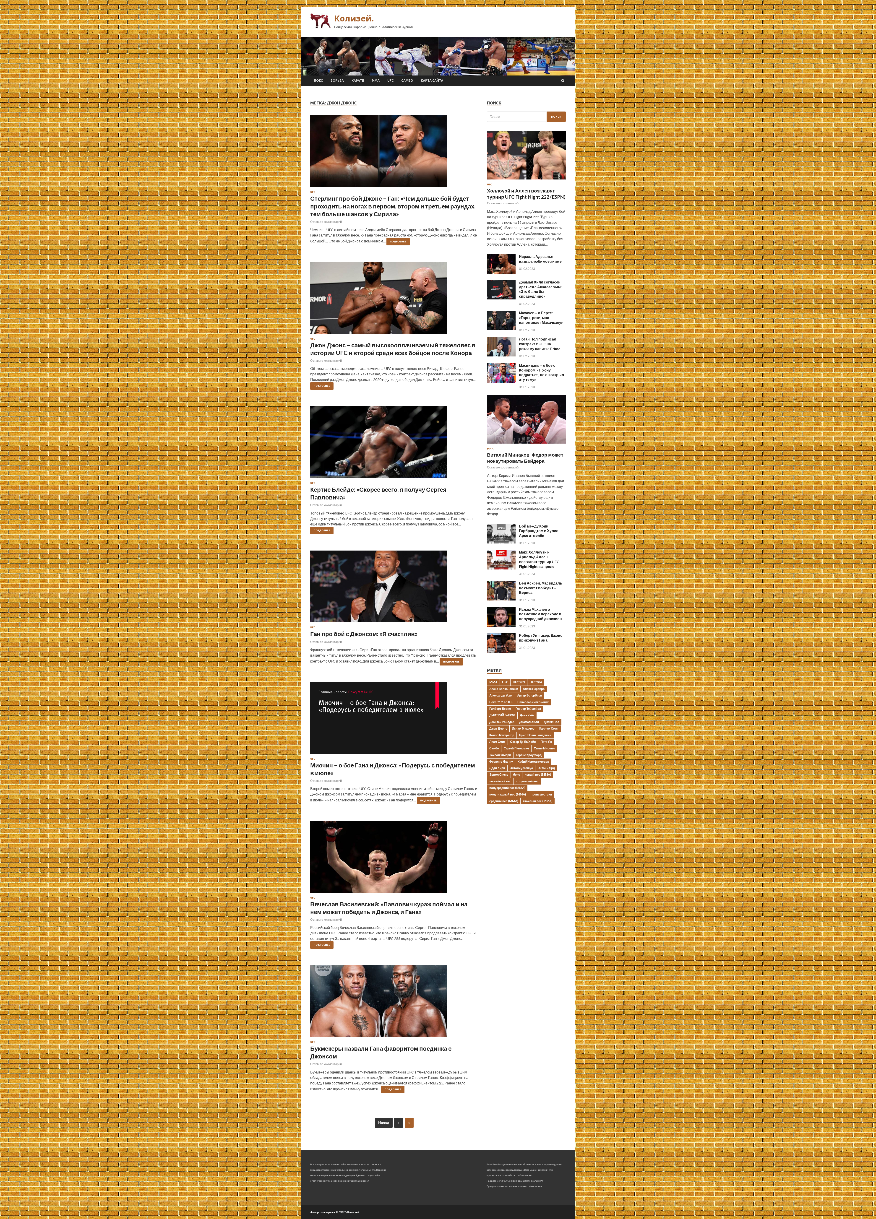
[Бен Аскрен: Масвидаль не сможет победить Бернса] (501, 599)
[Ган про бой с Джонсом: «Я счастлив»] (394, 588)
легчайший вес (500, 781)
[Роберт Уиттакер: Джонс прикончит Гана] (501, 651)
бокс (516, 774)
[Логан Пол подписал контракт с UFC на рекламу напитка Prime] (501, 355)
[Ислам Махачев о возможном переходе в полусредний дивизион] (501, 625)
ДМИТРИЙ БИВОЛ (502, 715)
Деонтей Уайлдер (501, 722)
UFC (390, 80)
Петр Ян (546, 741)
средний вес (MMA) (503, 801)
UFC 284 (536, 682)
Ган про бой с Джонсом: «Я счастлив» (364, 633)
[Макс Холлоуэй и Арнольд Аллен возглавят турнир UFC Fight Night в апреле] (501, 568)
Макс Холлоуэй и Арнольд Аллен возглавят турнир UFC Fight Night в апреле (539, 559)
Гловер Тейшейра (528, 708)
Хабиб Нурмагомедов (533, 761)
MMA (493, 682)
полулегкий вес (527, 781)
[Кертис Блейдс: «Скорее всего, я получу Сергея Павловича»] (394, 444)
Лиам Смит (497, 741)
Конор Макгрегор (501, 735)
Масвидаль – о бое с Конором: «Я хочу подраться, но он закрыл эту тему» (541, 372)
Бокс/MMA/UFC (501, 702)
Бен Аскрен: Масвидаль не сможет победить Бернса (540, 588)
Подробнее (398, 241)
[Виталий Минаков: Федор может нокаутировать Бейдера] (526, 444)
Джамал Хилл (529, 722)
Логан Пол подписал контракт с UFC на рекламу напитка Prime (539, 344)
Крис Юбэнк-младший (535, 735)
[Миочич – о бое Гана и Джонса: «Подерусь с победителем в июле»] (394, 719)
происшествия (541, 794)
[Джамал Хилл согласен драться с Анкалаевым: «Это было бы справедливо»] (501, 298)
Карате (358, 80)
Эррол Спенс (498, 774)
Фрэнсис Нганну (501, 761)
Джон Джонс (498, 728)
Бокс (318, 80)
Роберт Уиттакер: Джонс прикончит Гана (540, 637)
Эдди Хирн (497, 768)
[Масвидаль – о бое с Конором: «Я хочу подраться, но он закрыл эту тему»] (501, 381)
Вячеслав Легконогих (533, 702)
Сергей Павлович (516, 748)
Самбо (407, 80)
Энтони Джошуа (521, 768)
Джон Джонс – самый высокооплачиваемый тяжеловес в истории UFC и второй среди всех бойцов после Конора (392, 348)
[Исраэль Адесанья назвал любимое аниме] (501, 272)
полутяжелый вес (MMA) (507, 794)
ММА (376, 80)
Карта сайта (432, 80)
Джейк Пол (551, 722)
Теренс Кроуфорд (529, 755)
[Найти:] (526, 117)
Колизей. (354, 18)
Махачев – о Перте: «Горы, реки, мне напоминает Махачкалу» (541, 318)
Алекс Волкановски (503, 689)
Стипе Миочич (544, 748)
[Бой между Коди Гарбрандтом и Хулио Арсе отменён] (501, 542)
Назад (383, 1122)
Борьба (337, 80)
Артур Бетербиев (529, 695)
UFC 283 (519, 682)
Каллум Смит (548, 728)
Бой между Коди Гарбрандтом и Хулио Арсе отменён (538, 531)
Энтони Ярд (546, 768)
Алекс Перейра (534, 689)
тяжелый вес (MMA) (537, 801)
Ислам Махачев (523, 728)
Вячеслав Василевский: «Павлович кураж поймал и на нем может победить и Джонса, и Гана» (388, 907)
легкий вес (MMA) (538, 774)
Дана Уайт (527, 715)
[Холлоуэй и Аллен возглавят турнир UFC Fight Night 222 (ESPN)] (526, 180)
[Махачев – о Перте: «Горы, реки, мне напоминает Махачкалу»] (501, 329)
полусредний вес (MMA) (507, 788)
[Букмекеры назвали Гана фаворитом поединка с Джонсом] (394, 1003)
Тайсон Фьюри (500, 755)
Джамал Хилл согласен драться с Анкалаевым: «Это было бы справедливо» (540, 289)
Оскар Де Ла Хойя (523, 741)
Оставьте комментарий (326, 222)
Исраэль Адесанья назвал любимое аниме (540, 258)
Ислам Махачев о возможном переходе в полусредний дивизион (540, 614)
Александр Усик (500, 695)
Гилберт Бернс (500, 708)
